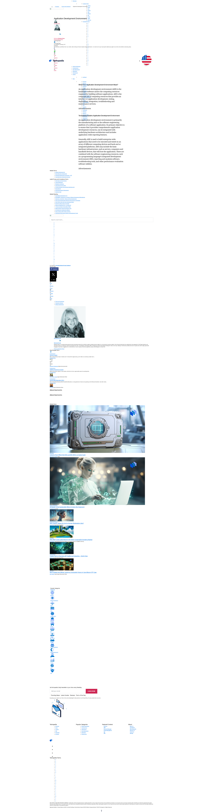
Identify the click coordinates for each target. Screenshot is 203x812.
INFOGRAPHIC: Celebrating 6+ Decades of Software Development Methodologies (70, 197)
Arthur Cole (52, 557)
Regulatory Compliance (59, 184)
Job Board (85, 77)
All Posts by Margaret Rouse (59, 348)
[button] (152, 60)
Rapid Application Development (61, 173)
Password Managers (107, 729)
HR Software (85, 91)
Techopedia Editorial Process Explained (62, 265)
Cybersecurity (75, 72)
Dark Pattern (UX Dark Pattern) (61, 180)
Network (84, 94)
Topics (56, 727)
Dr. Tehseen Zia (52, 508)
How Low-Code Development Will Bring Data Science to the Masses (67, 200)
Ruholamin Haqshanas (54, 366)
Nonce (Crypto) (53, 355)
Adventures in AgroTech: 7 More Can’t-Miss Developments (66, 198)
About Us (84, 113)
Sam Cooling (52, 574)
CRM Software (85, 84)
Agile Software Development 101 (61, 195)
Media (89, 18)
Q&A (84, 108)
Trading (84, 100)
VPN (83, 105)
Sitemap (131, 733)
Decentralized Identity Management (62, 190)
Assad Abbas (52, 541)
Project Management (87, 97)
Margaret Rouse (57, 338)
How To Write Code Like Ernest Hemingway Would (64, 202)
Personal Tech (84, 734)
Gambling (84, 86)
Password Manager (86, 95)
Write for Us (85, 119)
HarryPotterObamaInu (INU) (57, 380)
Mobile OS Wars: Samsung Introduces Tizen (63, 208)
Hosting (84, 89)
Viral (88, 8)
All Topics (84, 81)
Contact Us (132, 732)
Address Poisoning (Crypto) (57, 369)
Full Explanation (53, 358)
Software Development (59, 304)
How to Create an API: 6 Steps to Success (62, 211)
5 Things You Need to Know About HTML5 (63, 206)
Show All (52, 589)
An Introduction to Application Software (62, 210)
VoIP (83, 103)
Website (89, 13)
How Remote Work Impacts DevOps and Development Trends (66, 213)
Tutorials (84, 107)
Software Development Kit (60, 172)
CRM (104, 727)
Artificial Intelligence (76, 66)
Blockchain (52, 453)
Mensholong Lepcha (53, 376)
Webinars (84, 111)
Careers (74, 74)
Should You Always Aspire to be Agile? (62, 203)
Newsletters (85, 118)
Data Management (76, 69)
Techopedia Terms (86, 21)
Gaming (84, 87)
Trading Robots (85, 102)
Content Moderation (59, 182)
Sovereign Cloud (58, 191)
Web (88, 12)
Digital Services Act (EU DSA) (60, 185)
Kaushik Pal (52, 525)
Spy (83, 99)
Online (89, 16)
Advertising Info (86, 114)
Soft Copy (89, 20)
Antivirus (84, 83)
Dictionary (75, 1)
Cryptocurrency (75, 68)
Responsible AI (58, 188)
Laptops (84, 92)
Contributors (85, 116)
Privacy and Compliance (59, 301)
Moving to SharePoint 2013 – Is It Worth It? (63, 205)
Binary (89, 7)
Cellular (89, 5)
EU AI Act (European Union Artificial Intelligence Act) (65, 187)
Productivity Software (59, 303)
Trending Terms (86, 3)
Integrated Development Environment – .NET (63, 175)
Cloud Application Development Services (62, 177)
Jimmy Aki (51, 387)
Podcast (89, 10)
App (88, 15)
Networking (75, 71)
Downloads (85, 110)
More (74, 78)
